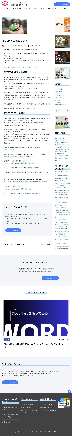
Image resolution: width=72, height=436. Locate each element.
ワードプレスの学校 (32, 172)
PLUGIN (27, 9)
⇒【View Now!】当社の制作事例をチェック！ (17, 189)
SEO (35, 9)
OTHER (64, 9)
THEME (42, 9)
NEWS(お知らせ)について (62, 246)
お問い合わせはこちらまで (12, 157)
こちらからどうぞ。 (10, 150)
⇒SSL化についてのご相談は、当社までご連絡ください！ (21, 67)
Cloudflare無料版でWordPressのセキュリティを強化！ (62, 140)
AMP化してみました (60, 205)
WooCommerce (53, 9)
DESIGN (57, 89)
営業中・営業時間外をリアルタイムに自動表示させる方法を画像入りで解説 (62, 224)
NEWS (7, 9)
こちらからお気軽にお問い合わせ (33, 182)
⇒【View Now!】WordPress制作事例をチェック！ (20, 163)
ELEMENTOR (17, 9)
